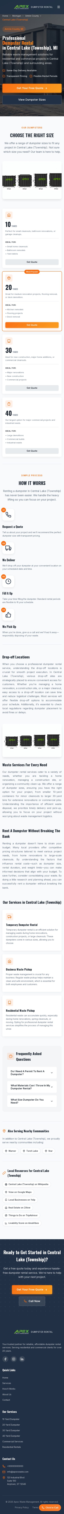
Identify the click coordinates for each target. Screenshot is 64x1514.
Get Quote (32, 262)
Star (50, 1151)
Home (5, 1377)
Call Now (34, 1301)
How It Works (8, 1389)
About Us (6, 1394)
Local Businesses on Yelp (21, 1199)
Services (6, 1383)
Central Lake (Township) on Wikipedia (28, 1184)
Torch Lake (32, 1151)
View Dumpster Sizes (32, 99)
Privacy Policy (22, 1507)
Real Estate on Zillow (19, 1207)
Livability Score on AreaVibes (23, 1223)
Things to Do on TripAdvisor (23, 1215)
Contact (6, 1400)
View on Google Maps (20, 1192)
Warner (12, 1151)
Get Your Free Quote (30, 88)
